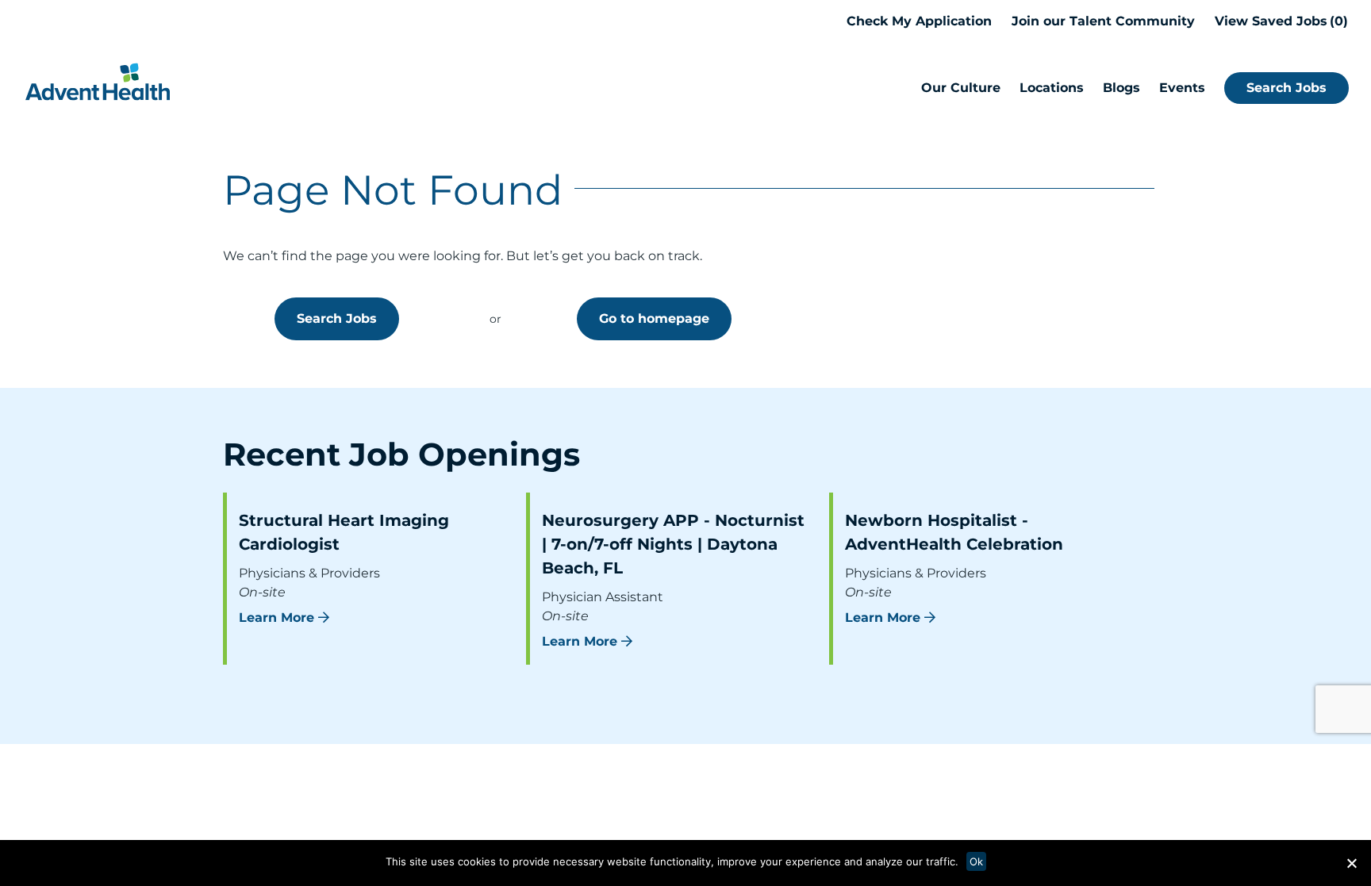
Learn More (276, 617)
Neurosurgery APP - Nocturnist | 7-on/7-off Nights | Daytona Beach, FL (673, 544)
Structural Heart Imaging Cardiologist (344, 532)
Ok (976, 861)
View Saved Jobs (1279, 21)
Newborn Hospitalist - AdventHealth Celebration (954, 532)
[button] (1351, 863)
